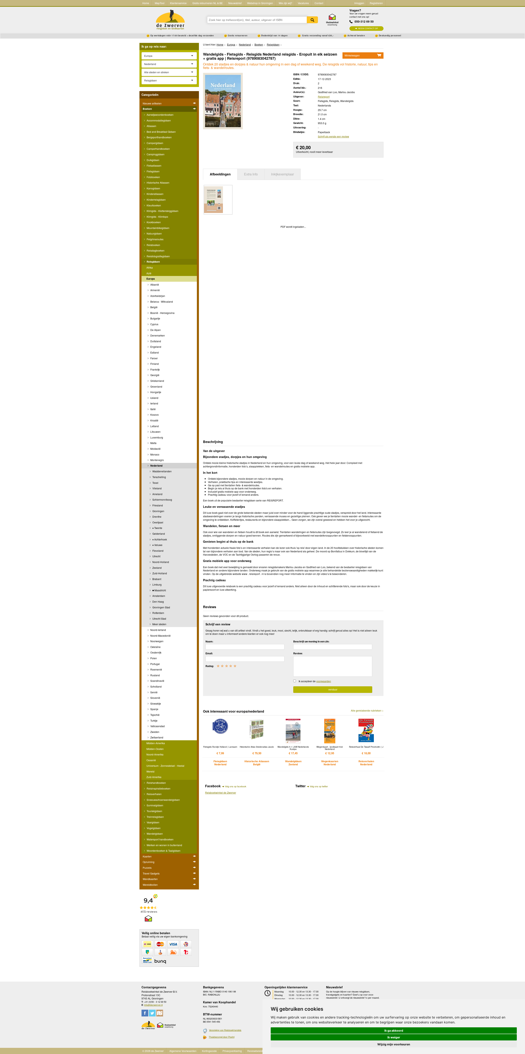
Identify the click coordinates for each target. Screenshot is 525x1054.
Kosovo (154, 414)
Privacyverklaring (232, 1051)
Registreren (376, 3)
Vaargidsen (152, 822)
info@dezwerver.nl (153, 1004)
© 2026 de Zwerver (153, 1051)
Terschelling (159, 477)
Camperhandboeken (158, 148)
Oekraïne (155, 647)
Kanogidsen (153, 188)
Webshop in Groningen (260, 3)
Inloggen (359, 3)
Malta (153, 443)
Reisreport (324, 96)
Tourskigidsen (154, 811)
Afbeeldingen (220, 174)
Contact (319, 3)
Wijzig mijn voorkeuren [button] (393, 1044)
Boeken (147, 109)
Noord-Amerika (154, 754)
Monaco (154, 454)
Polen (153, 658)
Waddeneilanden (162, 471)
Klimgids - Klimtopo (157, 216)
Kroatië (154, 420)
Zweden (154, 732)
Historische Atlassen (157, 182)
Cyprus (154, 324)
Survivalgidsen (154, 805)
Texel (155, 482)
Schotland (156, 686)
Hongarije (155, 392)
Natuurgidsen (154, 233)
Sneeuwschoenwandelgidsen (163, 799)
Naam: (209, 641)
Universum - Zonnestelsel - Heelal (165, 765)
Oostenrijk (155, 652)
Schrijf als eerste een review (333, 136)
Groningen (158, 511)
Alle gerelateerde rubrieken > (367, 710)
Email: (209, 653)
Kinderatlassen (154, 194)
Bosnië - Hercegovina (162, 313)
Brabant (156, 579)
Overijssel (157, 522)
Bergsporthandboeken (159, 137)
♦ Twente (157, 528)
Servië (154, 692)
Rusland (155, 675)
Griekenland (157, 380)
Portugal (155, 664)
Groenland (156, 386)
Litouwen (155, 431)
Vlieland (157, 488)
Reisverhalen (154, 794)
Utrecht (156, 556)
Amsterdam (158, 595)
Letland (154, 426)
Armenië (155, 290)
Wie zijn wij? (285, 3)
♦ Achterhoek (159, 539)
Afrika (149, 267)
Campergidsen (154, 143)
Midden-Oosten (155, 749)
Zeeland (157, 567)
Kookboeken (153, 222)
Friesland (157, 505)
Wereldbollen (150, 884)
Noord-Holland (160, 562)
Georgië (154, 375)
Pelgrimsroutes (154, 239)
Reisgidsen (153, 261)
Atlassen (151, 126)
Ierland (154, 403)
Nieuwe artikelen (152, 103)
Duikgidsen (152, 160)
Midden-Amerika (155, 743)
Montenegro (157, 460)
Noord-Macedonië (160, 635)
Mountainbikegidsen (157, 228)
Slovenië (155, 697)
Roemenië (156, 669)
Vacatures (303, 3)
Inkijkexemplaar (282, 174)
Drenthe (156, 516)
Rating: (209, 666)
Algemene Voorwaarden (182, 1051)
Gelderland (158, 533)
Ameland (157, 494)
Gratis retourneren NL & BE (207, 3)
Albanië (154, 284)
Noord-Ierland (158, 630)
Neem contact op (368, 28)
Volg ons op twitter (319, 786)
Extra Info (251, 174)
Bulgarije (155, 318)
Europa (150, 278)
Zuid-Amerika (153, 777)
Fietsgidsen (153, 171)
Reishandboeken (156, 782)
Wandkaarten (150, 879)
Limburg (157, 584)
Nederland (156, 465)
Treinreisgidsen (155, 816)
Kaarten (147, 856)
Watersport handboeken (159, 839)
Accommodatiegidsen (158, 120)
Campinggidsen (155, 154)
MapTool (159, 3)
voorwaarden (323, 681)
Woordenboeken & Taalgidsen (163, 850)
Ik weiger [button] (393, 1037)
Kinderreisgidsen (156, 199)
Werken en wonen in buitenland (164, 845)
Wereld (150, 771)
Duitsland (155, 341)
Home (145, 3)
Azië (148, 273)
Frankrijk (155, 369)
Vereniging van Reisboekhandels (225, 1030)
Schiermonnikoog (162, 499)
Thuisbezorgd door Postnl (221, 1036)
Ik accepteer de (315, 681)
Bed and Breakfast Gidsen (161, 131)
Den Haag (158, 601)
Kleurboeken (153, 205)
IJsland (154, 397)
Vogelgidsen (153, 828)
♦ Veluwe (157, 545)
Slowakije (155, 703)
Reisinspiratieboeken (158, 788)
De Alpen (155, 330)
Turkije (154, 720)
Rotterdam (158, 613)
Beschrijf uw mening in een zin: (311, 641)
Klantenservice (178, 3)
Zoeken (312, 19)
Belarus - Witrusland (161, 301)
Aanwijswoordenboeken (159, 114)
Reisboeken (153, 245)
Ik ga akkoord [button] (393, 1030)
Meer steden (159, 624)
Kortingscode (209, 1051)
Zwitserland (156, 737)
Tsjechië (155, 714)
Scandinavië (157, 680)
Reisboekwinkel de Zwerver (220, 792)
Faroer (154, 358)
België (154, 307)
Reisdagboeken (155, 250)
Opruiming (148, 862)
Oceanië (151, 760)
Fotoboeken (153, 177)
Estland (154, 352)
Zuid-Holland (159, 573)
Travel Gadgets (151, 873)
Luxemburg (156, 437)
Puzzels (147, 867)
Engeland (155, 346)
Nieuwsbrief (235, 3)
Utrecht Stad (159, 618)
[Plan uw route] (159, 1013)
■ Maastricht (159, 590)
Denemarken (157, 335)
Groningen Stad (161, 607)
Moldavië (155, 448)
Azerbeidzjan (157, 296)
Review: (298, 653)
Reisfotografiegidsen (158, 256)
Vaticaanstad (157, 726)
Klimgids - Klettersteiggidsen (162, 211)
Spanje (154, 709)
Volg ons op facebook (235, 786)
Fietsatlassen (153, 165)
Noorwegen (156, 641)
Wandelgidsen (154, 833)
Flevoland (157, 550)
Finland (154, 363)
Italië (153, 409)
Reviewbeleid (255, 1051)
